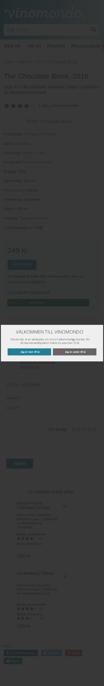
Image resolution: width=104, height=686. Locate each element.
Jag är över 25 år (30, 351)
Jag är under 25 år (75, 351)
